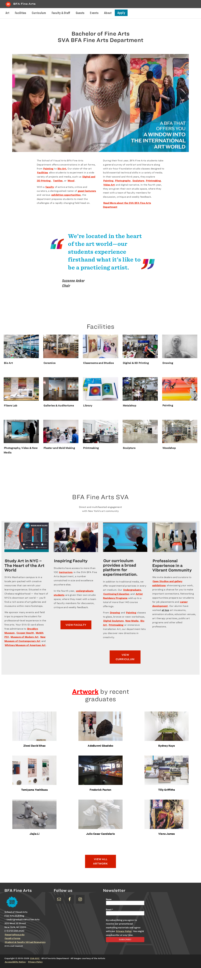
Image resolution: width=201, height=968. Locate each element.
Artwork (85, 692)
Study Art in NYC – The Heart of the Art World (24, 565)
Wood (71, 180)
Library (87, 405)
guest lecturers (87, 190)
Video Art (109, 184)
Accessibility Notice (15, 962)
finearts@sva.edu (14, 934)
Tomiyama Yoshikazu (34, 789)
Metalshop (129, 405)
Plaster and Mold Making (59, 448)
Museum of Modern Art (24, 637)
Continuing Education (116, 594)
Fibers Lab (10, 405)
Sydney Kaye (166, 745)
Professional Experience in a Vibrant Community (172, 565)
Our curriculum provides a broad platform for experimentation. (120, 567)
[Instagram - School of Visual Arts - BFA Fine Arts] (80, 899)
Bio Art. (62, 168)
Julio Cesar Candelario (100, 833)
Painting (48, 168)
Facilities (42, 172)
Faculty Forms (12, 938)
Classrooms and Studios (98, 363)
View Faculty (75, 625)
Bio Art (8, 363)
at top (165, 610)
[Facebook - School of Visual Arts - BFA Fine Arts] (69, 899)
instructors (66, 572)
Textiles (58, 180)
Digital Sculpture (113, 620)
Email (109, 909)
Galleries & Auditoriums (59, 405)
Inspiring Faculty (70, 560)
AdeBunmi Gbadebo (100, 745)
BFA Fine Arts (24, 4)
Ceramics (49, 363)
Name (109, 899)
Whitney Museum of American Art (25, 645)
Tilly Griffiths (166, 789)
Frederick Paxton (100, 789)
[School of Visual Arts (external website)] (8, 7)
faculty (49, 187)
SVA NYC (35, 958)
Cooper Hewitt (25, 632)
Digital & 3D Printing (136, 363)
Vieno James (166, 833)
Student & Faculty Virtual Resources (25, 942)
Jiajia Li (34, 833)
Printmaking (153, 180)
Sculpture (138, 180)
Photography (123, 180)
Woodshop (169, 448)
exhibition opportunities (66, 194)
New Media (131, 620)
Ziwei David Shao (34, 745)
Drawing (167, 363)
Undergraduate (132, 589)
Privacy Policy (124, 931)
